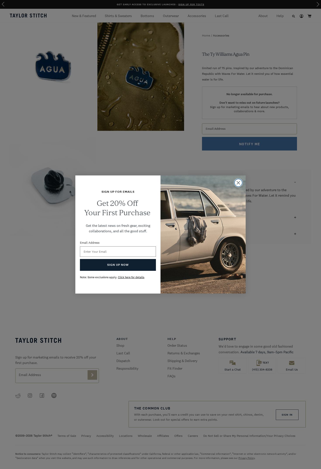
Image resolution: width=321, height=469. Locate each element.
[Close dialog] (238, 183)
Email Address (90, 243)
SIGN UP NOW (118, 265)
